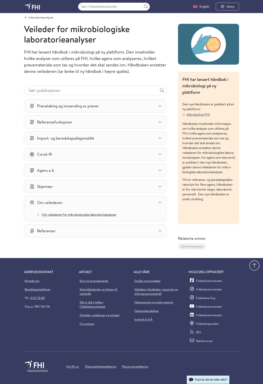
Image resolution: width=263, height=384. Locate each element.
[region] (208, 159)
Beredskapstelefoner (37, 289)
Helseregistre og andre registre (153, 302)
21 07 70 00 (37, 298)
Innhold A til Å (143, 319)
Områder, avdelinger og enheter (100, 315)
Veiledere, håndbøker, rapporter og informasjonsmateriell (156, 291)
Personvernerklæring (135, 366)
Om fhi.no (72, 366)
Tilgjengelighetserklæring (100, 366)
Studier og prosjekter (147, 281)
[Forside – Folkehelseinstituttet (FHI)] (32, 6)
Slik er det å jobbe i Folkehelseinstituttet (92, 304)
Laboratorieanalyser (192, 246)
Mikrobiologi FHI (198, 114)
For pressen (87, 324)
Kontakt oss (32, 281)
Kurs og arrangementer (94, 281)
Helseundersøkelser (146, 311)
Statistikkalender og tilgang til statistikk (98, 291)
